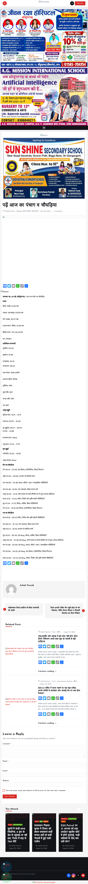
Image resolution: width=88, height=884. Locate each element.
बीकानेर (29, 211)
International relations (64, 681)
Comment (7, 744)
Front (54, 632)
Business (18, 818)
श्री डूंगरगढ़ (35, 211)
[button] (77, 809)
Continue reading (46, 671)
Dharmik (19, 211)
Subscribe (80, 3)
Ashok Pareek (10, 211)
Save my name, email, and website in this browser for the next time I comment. (36, 790)
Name (5, 761)
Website (6, 781)
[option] (25, 832)
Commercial (26, 818)
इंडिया (24, 211)
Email (5, 771)
